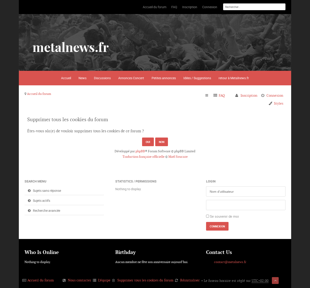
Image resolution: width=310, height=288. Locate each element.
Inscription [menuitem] (249, 95)
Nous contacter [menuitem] (79, 280)
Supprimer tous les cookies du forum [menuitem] (145, 280)
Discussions (102, 78)
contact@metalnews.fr (230, 262)
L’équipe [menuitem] (104, 280)
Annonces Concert (131, 78)
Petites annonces (164, 78)
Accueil (66, 78)
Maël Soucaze (178, 157)
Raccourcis (208, 95)
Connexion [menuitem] (274, 95)
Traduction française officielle (144, 157)
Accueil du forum (39, 94)
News (82, 78)
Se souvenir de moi (224, 216)
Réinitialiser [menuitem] (190, 280)
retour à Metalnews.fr (234, 78)
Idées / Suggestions (197, 78)
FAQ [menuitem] (222, 95)
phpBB (140, 151)
